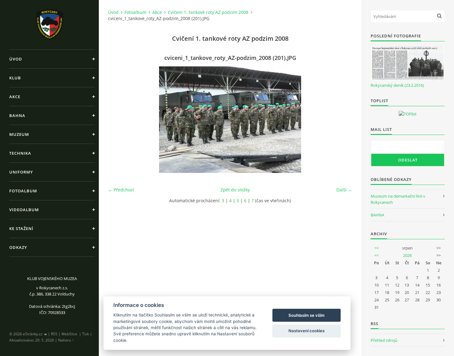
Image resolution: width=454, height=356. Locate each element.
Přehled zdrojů (384, 340)
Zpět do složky (235, 190)
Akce (14, 96)
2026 (407, 255)
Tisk (85, 334)
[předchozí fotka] (118, 119)
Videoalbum (24, 209)
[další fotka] (342, 119)
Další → (344, 190)
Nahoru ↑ (66, 340)
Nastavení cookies (306, 330)
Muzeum (19, 134)
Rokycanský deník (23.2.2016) (397, 85)
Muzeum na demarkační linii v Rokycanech (398, 199)
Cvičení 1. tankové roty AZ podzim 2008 (208, 12)
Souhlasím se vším (306, 315)
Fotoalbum (23, 191)
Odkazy (18, 247)
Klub (15, 78)
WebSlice (69, 334)
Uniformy (21, 172)
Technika (20, 153)
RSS (54, 334)
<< (376, 248)
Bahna (17, 115)
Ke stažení (21, 228)
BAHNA (377, 215)
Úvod (15, 59)
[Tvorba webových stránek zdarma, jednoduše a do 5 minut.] (46, 334)
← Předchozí (121, 190)
